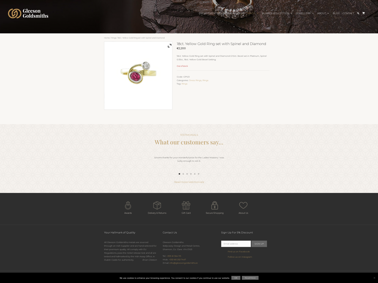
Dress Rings (195, 80)
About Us (243, 213)
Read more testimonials (189, 182)
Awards (128, 213)
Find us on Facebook (239, 251)
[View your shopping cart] (363, 13)
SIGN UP (259, 243)
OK (235, 278)
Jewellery (303, 13)
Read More (250, 278)
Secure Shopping (215, 213)
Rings (251, 13)
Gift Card (186, 213)
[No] (374, 277)
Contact (348, 13)
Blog (336, 13)
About (321, 13)
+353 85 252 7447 (177, 259)
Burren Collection (275, 13)
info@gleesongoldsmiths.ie (184, 263)
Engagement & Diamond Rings (220, 13)
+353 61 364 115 (173, 256)
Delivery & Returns (157, 213)
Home (107, 38)
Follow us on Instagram (240, 257)
